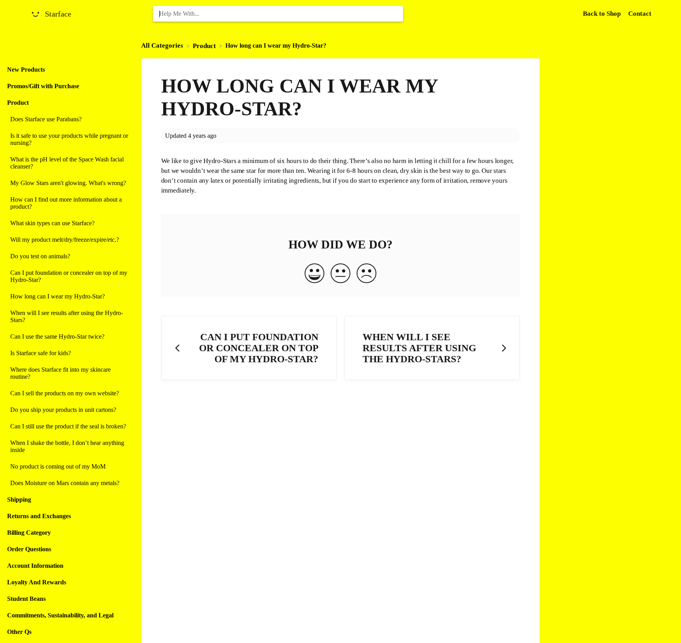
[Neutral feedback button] (340, 274)
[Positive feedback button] (314, 274)
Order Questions (29, 549)
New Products (26, 69)
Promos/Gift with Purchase (43, 86)
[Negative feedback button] (366, 274)
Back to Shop (602, 13)
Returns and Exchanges (39, 516)
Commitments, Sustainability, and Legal (60, 615)
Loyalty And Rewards (36, 582)
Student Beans (26, 598)
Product (18, 102)
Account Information (35, 565)
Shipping (19, 499)
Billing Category (29, 532)
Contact (639, 13)
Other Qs (19, 631)
